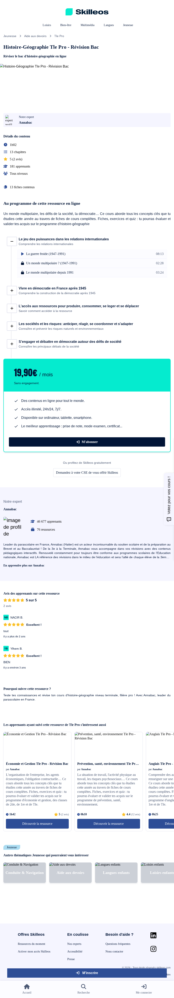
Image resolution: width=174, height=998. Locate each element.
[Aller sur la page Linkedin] (153, 935)
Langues (109, 25)
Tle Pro (59, 36)
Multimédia (87, 25)
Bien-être (65, 25)
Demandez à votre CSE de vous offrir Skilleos (87, 472)
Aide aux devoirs (35, 36)
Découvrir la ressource (37, 823)
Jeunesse (128, 25)
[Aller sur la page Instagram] (153, 948)
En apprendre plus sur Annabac (23, 565)
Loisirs (47, 25)
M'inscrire (89, 973)
